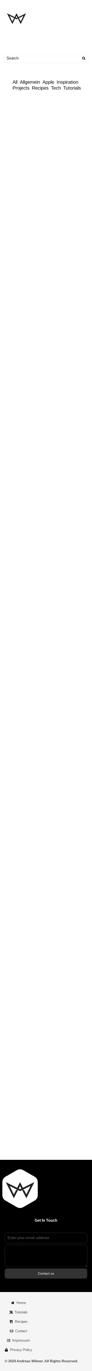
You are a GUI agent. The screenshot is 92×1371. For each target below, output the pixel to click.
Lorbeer (46, 253)
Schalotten (75, 639)
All (15, 82)
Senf (61, 818)
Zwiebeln (77, 260)
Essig (47, 803)
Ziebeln (78, 346)
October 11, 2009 (16, 1066)
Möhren (43, 468)
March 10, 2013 (14, 601)
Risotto (43, 639)
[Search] (83, 58)
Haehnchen (63, 803)
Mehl (54, 718)
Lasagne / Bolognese (33, 525)
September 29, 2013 (18, 515)
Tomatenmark (59, 346)
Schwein (48, 475)
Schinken (61, 553)
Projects (21, 88)
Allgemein (30, 82)
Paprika (64, 811)
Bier (18, 803)
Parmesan (77, 468)
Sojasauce (76, 818)
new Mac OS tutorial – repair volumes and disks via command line (43, 151)
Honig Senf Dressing (40, 811)
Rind (35, 475)
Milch (66, 718)
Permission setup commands (44, 115)
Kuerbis (60, 632)
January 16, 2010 (16, 939)
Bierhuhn (32, 803)
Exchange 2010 (25, 1048)
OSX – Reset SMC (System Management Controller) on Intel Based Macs (42, 912)
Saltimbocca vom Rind (35, 611)
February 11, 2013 (16, 894)
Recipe (61, 253)
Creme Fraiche (56, 460)
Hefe (42, 718)
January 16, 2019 (16, 106)
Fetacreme (18, 403)
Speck (79, 475)
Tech (56, 88)
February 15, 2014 (16, 394)
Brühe (30, 632)
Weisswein (77, 647)
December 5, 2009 (16, 975)
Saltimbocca (75, 546)
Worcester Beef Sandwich (40, 317)
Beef (32, 253)
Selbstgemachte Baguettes (41, 782)
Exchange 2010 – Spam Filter (44, 1020)
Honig (80, 803)
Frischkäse (42, 338)
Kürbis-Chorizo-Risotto (36, 696)
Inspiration (67, 82)
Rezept (48, 818)
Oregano (59, 468)
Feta (26, 338)
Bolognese (33, 460)
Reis (30, 639)
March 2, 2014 (14, 308)
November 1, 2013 (16, 421)
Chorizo (44, 632)
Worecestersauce (53, 260)
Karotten (77, 460)
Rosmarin (77, 253)
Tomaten (60, 483)
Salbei (57, 546)
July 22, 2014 (13, 214)
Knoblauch (62, 338)
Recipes (40, 88)
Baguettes (27, 718)
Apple (48, 82)
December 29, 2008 (17, 1102)
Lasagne (27, 468)
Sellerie (30, 260)
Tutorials (72, 88)
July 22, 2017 (13, 133)
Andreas (37, 106)
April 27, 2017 (13, 178)
